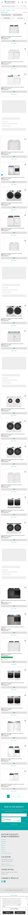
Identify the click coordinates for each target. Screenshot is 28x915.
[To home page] (10, 2)
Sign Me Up (14, 824)
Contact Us (3, 851)
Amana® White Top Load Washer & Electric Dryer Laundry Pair (12, 61)
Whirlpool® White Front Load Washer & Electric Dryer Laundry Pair (13, 408)
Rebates (3, 845)
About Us (3, 849)
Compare (14, 43)
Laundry (13, 10)
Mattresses (3, 841)
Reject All (8, 912)
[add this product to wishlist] (25, 23)
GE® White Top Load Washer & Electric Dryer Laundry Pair (11, 36)
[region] (14, 905)
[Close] (25, 898)
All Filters (8, 18)
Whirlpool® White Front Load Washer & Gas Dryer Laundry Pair (12, 459)
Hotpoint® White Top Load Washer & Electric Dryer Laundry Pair (12, 152)
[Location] (18, 2)
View (14, 66)
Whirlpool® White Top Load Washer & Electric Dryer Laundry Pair (12, 87)
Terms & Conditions (14, 895)
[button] (2, 2)
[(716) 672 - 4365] (22, 2)
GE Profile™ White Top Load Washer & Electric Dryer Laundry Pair (13, 177)
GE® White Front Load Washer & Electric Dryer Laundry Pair (11, 202)
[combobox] (20, 18)
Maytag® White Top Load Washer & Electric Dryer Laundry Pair (12, 343)
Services (3, 847)
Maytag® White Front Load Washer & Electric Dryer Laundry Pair (12, 510)
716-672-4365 (7, 864)
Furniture (3, 843)
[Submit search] (24, 6)
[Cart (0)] (25, 2)
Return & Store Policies (6, 853)
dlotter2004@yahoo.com (9, 865)
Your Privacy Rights (14, 908)
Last (19, 796)
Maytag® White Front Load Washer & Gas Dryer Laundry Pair (12, 708)
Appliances (8, 10)
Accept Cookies (20, 912)
